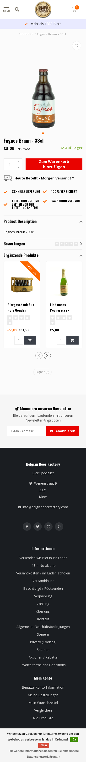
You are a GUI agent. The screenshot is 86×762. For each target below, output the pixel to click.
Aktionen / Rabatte (43, 657)
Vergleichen (43, 710)
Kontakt (43, 619)
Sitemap (43, 649)
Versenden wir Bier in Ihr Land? (43, 558)
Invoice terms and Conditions (43, 665)
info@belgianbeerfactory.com (45, 507)
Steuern (43, 634)
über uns (43, 611)
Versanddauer (43, 580)
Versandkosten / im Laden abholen (43, 573)
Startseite (26, 34)
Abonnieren (64, 431)
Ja (74, 739)
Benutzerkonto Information (43, 687)
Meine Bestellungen (43, 695)
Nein (44, 745)
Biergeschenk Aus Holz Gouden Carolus (20, 310)
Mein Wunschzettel (43, 702)
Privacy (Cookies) (43, 642)
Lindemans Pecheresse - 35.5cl (60, 310)
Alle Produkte (43, 718)
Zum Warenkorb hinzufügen (54, 164)
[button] (43, 133)
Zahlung (43, 603)
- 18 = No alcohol (43, 565)
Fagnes (42, 372)
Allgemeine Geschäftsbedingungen (43, 626)
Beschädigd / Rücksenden (43, 588)
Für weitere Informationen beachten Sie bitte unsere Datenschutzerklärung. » (44, 753)
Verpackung (43, 596)
